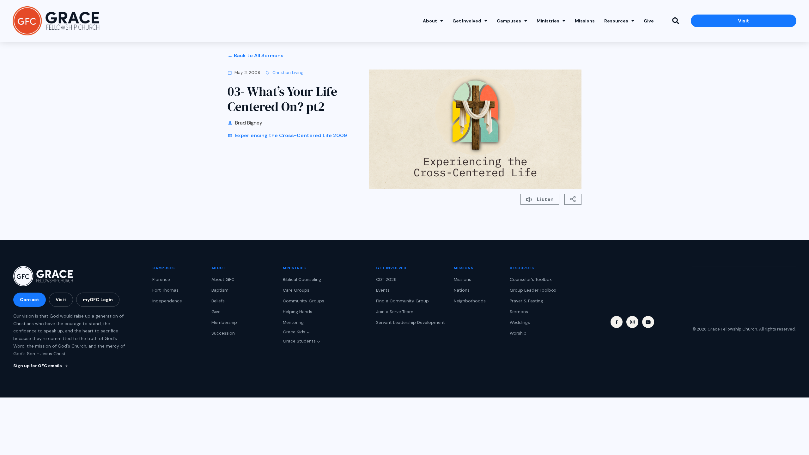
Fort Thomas (165, 290)
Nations (462, 290)
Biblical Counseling (302, 279)
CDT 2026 (386, 279)
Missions (585, 21)
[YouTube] (648, 322)
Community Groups (303, 301)
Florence (161, 279)
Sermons (519, 311)
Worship (518, 333)
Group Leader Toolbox (533, 290)
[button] (675, 21)
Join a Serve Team (394, 311)
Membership (224, 322)
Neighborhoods (470, 301)
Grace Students (299, 341)
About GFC (222, 279)
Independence (167, 301)
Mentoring (293, 322)
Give (649, 21)
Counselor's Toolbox (531, 279)
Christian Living (287, 72)
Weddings (520, 322)
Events (383, 290)
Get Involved (467, 21)
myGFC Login (98, 299)
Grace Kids (294, 332)
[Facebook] (617, 322)
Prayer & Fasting (526, 301)
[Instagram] (632, 322)
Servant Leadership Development (410, 322)
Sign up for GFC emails (37, 365)
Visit (61, 299)
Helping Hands (297, 311)
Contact (29, 299)
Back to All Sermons (258, 55)
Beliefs (218, 301)
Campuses (509, 21)
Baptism (219, 290)
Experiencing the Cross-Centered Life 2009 (291, 135)
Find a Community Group (402, 301)
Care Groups (296, 290)
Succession (223, 333)
